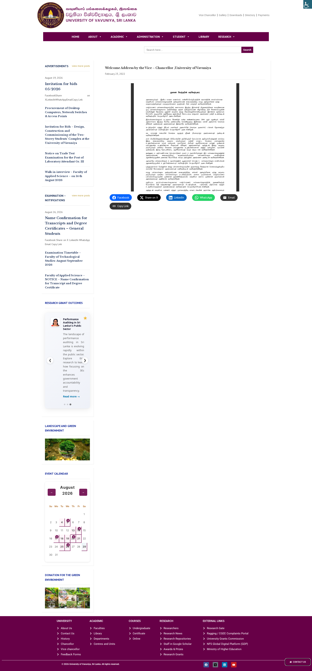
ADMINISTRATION (148, 36)
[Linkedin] (224, 664)
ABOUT (93, 36)
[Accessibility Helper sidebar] (307, 4)
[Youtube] (234, 664)
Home (75, 36)
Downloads (235, 15)
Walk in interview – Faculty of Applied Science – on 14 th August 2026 (66, 176)
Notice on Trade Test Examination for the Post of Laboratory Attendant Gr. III (64, 157)
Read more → (71, 396)
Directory (250, 15)
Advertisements (56, 66)
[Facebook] (206, 664)
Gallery (223, 15)
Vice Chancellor (207, 15)
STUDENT (179, 36)
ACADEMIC (117, 36)
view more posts (81, 65)
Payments (263, 15)
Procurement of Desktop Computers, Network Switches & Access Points (66, 112)
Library (204, 36)
